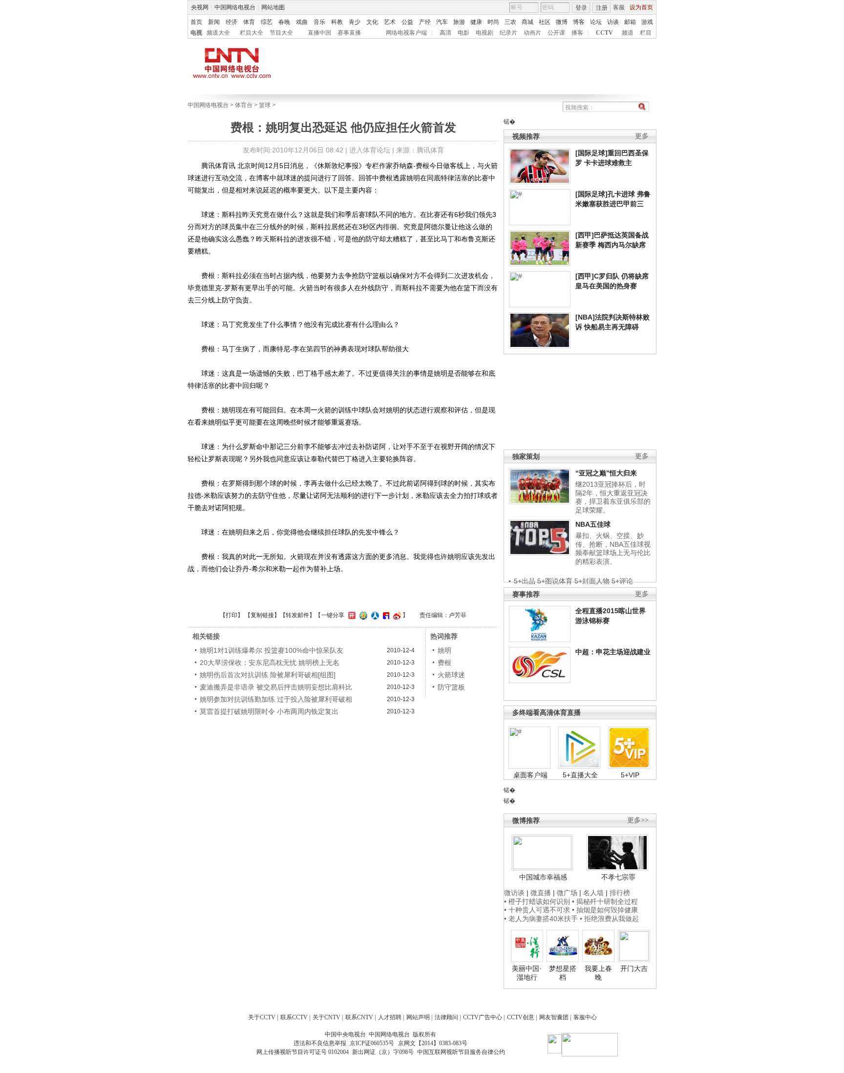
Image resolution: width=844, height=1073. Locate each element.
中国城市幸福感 (543, 877)
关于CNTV (326, 1017)
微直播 (540, 893)
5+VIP (630, 775)
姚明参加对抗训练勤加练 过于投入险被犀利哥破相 (276, 699)
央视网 (200, 7)
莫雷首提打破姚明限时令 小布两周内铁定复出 (269, 711)
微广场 (567, 893)
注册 (602, 7)
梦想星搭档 (562, 973)
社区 (544, 22)
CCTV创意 (520, 1017)
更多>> (638, 820)
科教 (337, 22)
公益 (407, 22)
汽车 (442, 22)
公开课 (556, 32)
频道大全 (218, 32)
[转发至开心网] (351, 615)
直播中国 (319, 32)
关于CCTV (261, 1017)
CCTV (604, 32)
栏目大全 (251, 32)
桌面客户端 (530, 775)
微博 (562, 22)
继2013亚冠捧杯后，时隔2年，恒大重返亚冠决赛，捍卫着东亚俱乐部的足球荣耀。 (613, 497)
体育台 (244, 105)
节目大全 (281, 32)
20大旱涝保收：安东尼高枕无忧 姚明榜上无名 (269, 662)
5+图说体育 (554, 581)
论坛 (596, 22)
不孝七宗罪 (618, 877)
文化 (372, 22)
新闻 (214, 22)
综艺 (267, 22)
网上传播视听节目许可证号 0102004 (302, 1052)
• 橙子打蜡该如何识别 (537, 901)
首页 (196, 22)
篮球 (265, 105)
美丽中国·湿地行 (527, 973)
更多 (642, 136)
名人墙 (593, 893)
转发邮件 (297, 615)
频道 (627, 32)
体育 (249, 22)
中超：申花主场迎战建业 (613, 652)
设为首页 (641, 7)
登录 (581, 7)
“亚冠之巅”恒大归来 (606, 473)
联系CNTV (359, 1017)
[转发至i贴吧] (384, 615)
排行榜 (620, 893)
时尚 (493, 22)
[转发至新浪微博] (396, 615)
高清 (445, 32)
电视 (196, 32)
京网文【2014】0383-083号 (432, 1043)
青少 (354, 22)
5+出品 (524, 581)
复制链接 (262, 615)
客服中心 (585, 1017)
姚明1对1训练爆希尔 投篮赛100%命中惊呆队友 (271, 650)
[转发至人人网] (374, 615)
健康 (476, 22)
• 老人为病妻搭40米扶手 (541, 919)
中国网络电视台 (234, 7)
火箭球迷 (451, 675)
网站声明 (418, 1017)
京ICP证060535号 (372, 1043)
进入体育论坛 (369, 150)
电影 (463, 32)
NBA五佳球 (593, 524)
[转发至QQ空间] (362, 615)
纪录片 (508, 32)
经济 (231, 22)
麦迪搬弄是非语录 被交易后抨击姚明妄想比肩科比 (276, 687)
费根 (444, 662)
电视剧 (484, 32)
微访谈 (514, 893)
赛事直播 (349, 32)
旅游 (459, 22)
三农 (510, 22)
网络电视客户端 (406, 32)
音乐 (319, 22)
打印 (231, 615)
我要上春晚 (598, 973)
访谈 (613, 22)
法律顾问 (446, 1017)
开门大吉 (634, 968)
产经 (425, 22)
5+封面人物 (592, 581)
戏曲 (302, 22)
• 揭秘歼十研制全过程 (605, 901)
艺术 (390, 22)
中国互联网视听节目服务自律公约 (461, 1052)
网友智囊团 (554, 1017)
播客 (577, 32)
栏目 (646, 32)
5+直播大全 (580, 775)
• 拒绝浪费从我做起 (609, 919)
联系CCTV (294, 1017)
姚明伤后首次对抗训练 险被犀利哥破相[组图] (268, 675)
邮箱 (630, 22)
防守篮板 (451, 687)
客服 (619, 7)
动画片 (532, 32)
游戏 (647, 22)
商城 (527, 22)
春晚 (284, 22)
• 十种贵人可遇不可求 (538, 910)
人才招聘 (389, 1017)
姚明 (444, 650)
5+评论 (622, 581)
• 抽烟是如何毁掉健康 (605, 910)
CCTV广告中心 (482, 1017)
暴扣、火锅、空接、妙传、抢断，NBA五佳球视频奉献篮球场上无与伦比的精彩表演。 (613, 548)
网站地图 (273, 7)
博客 (579, 22)
